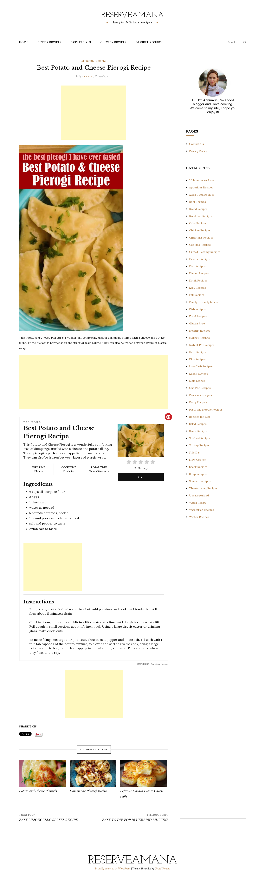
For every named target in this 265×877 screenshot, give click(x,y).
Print (140, 477)
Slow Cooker (197, 459)
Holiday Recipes (199, 338)
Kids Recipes (197, 359)
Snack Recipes (198, 467)
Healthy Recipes (199, 330)
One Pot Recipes (200, 388)
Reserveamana (132, 15)
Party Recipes (198, 402)
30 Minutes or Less (201, 180)
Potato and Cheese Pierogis (38, 791)
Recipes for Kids (199, 416)
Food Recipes (198, 316)
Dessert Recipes (149, 42)
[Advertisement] (93, 113)
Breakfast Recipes (200, 216)
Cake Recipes (197, 223)
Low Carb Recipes (201, 366)
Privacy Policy (198, 151)
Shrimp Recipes (199, 445)
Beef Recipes (197, 202)
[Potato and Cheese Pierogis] (42, 773)
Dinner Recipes (49, 42)
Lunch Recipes (198, 373)
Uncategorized (199, 495)
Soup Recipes (198, 474)
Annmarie (87, 76)
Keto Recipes (197, 352)
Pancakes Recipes (200, 395)
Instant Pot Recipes (202, 345)
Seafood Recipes (199, 438)
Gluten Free (197, 323)
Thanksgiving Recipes (203, 488)
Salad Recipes (198, 424)
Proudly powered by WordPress (113, 868)
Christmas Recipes (201, 237)
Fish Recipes (197, 309)
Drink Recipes (198, 280)
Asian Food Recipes (201, 194)
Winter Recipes (199, 517)
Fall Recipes (196, 295)
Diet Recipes (197, 266)
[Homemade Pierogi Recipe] (93, 773)
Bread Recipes (198, 209)
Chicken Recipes (113, 42)
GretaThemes (162, 868)
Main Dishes (197, 380)
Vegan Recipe (197, 502)
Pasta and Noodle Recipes (206, 409)
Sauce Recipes (198, 431)
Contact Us (196, 144)
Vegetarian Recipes (201, 510)
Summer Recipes (200, 481)
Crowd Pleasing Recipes (204, 252)
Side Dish (195, 452)
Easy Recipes (81, 42)
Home (23, 42)
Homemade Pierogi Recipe (88, 791)
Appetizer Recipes (93, 60)
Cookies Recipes (200, 244)
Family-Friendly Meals (203, 302)
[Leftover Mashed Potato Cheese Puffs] (143, 773)
